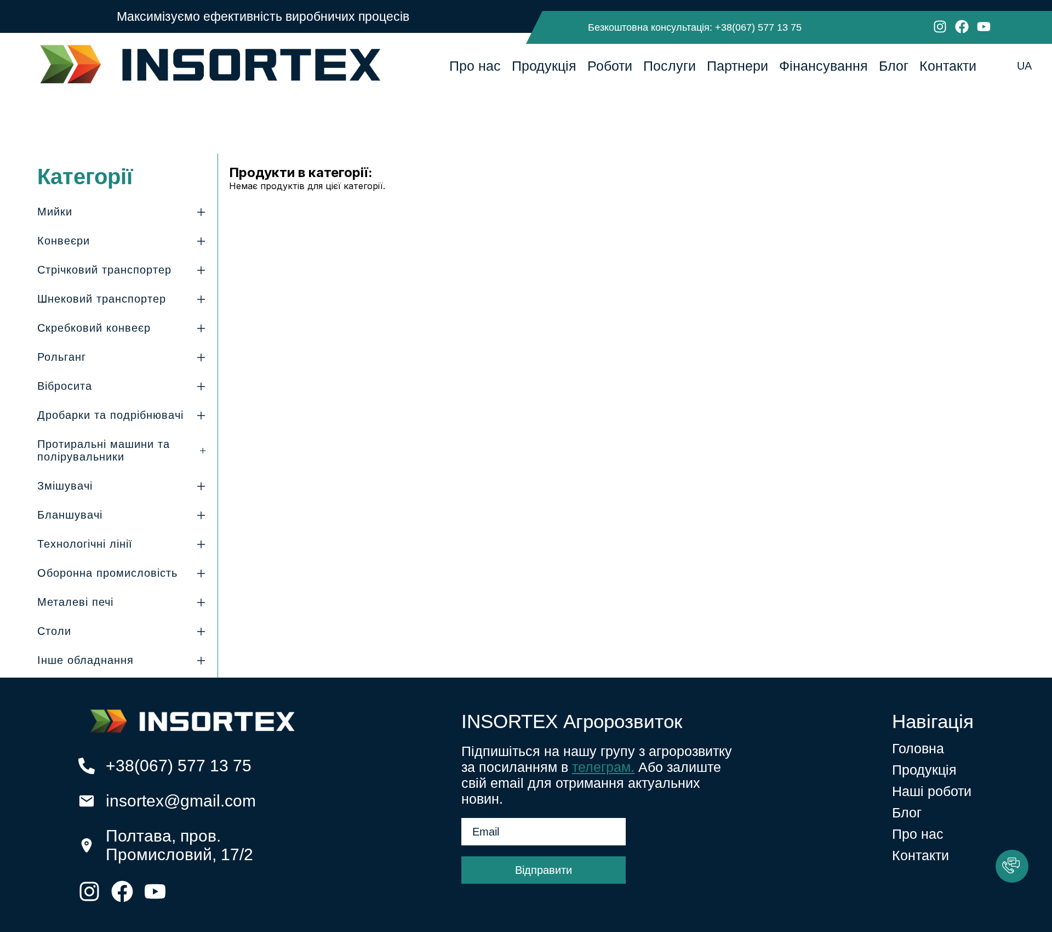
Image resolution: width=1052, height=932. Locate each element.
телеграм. (603, 767)
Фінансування (823, 65)
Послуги (669, 65)
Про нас (475, 65)
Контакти (947, 65)
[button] (1012, 866)
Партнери (737, 65)
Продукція (544, 65)
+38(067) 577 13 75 (758, 27)
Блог (893, 65)
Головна (918, 748)
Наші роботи (931, 791)
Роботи (609, 65)
